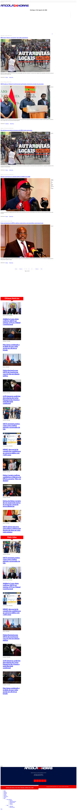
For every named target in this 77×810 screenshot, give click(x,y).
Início (16, 268)
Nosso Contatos (12, 807)
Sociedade (5, 792)
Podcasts (22, 787)
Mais (4, 798)
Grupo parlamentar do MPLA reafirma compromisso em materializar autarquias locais (22, 223)
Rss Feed (17, 787)
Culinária (11, 804)
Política (5, 791)
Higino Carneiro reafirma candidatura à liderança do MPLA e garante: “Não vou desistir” (12, 477)
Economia (5, 793)
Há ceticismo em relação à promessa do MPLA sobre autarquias (16, 130)
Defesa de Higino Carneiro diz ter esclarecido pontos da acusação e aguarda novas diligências (12, 503)
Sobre (7, 805)
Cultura (5, 797)
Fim (41, 268)
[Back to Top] (1, 766)
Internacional (6, 796)
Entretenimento (12, 802)
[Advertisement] (38, 28)
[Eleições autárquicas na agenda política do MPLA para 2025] (25, 194)
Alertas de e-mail (29, 787)
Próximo (37, 268)
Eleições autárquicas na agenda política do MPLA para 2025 (15, 176)
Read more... (11, 77)
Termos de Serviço (10, 787)
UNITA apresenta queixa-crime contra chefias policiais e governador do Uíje (11, 426)
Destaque (7, 123)
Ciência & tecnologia (13, 801)
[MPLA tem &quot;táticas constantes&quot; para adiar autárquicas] (25, 55)
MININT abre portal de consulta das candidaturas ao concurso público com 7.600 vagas (12, 452)
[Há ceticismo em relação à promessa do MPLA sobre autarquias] (25, 148)
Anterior (20, 268)
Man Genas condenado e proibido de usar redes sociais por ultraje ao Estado (11, 347)
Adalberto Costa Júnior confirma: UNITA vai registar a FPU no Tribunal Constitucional (11, 321)
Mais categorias (9, 799)
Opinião (5, 794)
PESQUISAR (11, 806)
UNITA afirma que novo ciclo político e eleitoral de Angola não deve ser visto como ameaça (12, 529)
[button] (1, 808)
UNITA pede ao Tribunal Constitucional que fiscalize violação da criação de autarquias (22, 84)
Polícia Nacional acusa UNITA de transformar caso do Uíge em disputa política (11, 373)
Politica (6, 77)
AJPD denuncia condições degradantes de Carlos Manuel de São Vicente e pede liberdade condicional (11, 399)
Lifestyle (11, 803)
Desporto (5, 795)
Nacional (11, 800)
